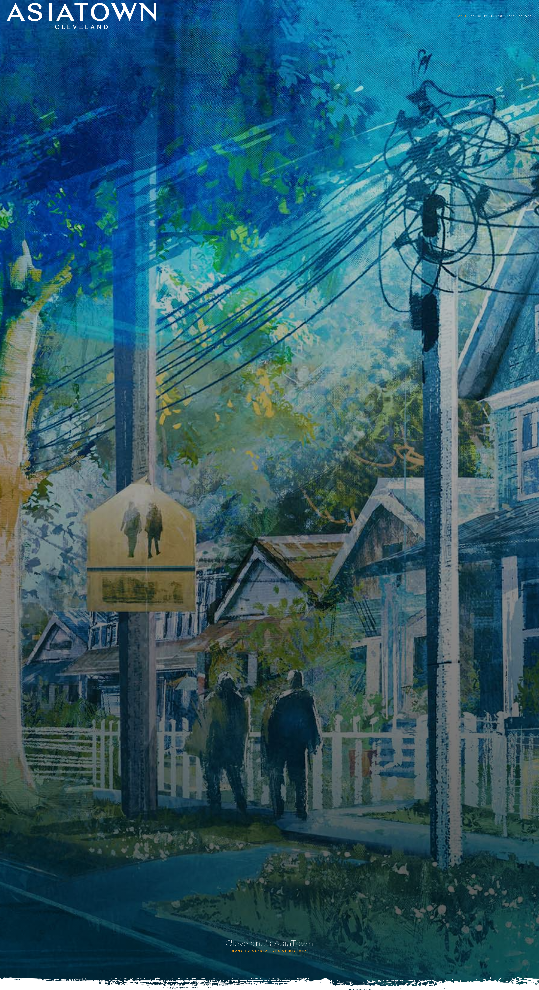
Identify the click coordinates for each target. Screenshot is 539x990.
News (511, 16)
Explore (497, 16)
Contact (525, 16)
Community (479, 16)
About (462, 16)
